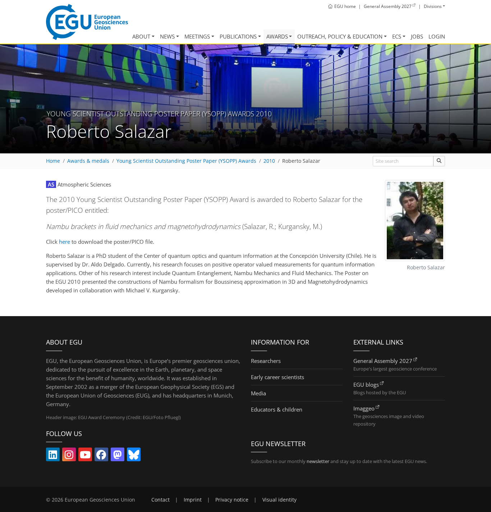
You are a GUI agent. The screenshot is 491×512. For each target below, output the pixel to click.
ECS (396, 36)
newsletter (318, 461)
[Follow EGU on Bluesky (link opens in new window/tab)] (134, 456)
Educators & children (276, 409)
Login (436, 36)
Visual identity (279, 500)
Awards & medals (88, 161)
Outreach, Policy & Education (339, 36)
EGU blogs (366, 384)
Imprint (193, 500)
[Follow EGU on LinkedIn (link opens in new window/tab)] (53, 456)
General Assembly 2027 (382, 360)
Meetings (197, 36)
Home (53, 161)
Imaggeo (364, 408)
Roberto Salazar (301, 161)
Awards (277, 36)
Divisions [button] (433, 6)
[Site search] (439, 161)
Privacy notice (231, 500)
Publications (238, 36)
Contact (160, 500)
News (167, 36)
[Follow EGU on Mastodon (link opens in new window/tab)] (117, 456)
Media (258, 393)
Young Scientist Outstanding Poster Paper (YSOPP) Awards (186, 161)
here (64, 241)
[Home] (87, 22)
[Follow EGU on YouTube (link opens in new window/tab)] (85, 456)
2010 (269, 161)
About (141, 36)
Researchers (266, 360)
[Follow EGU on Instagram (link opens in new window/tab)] (69, 456)
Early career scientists (277, 377)
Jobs (417, 36)
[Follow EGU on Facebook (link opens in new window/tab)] (101, 456)
